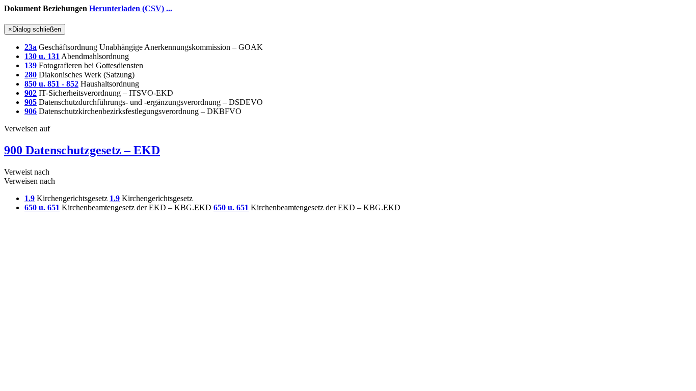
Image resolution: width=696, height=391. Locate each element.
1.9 (29, 198)
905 (30, 102)
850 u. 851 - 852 (51, 83)
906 (30, 111)
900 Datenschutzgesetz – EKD (82, 150)
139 (30, 65)
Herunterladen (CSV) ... (130, 8)
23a (30, 47)
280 (30, 74)
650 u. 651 (42, 207)
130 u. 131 (42, 56)
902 (30, 93)
